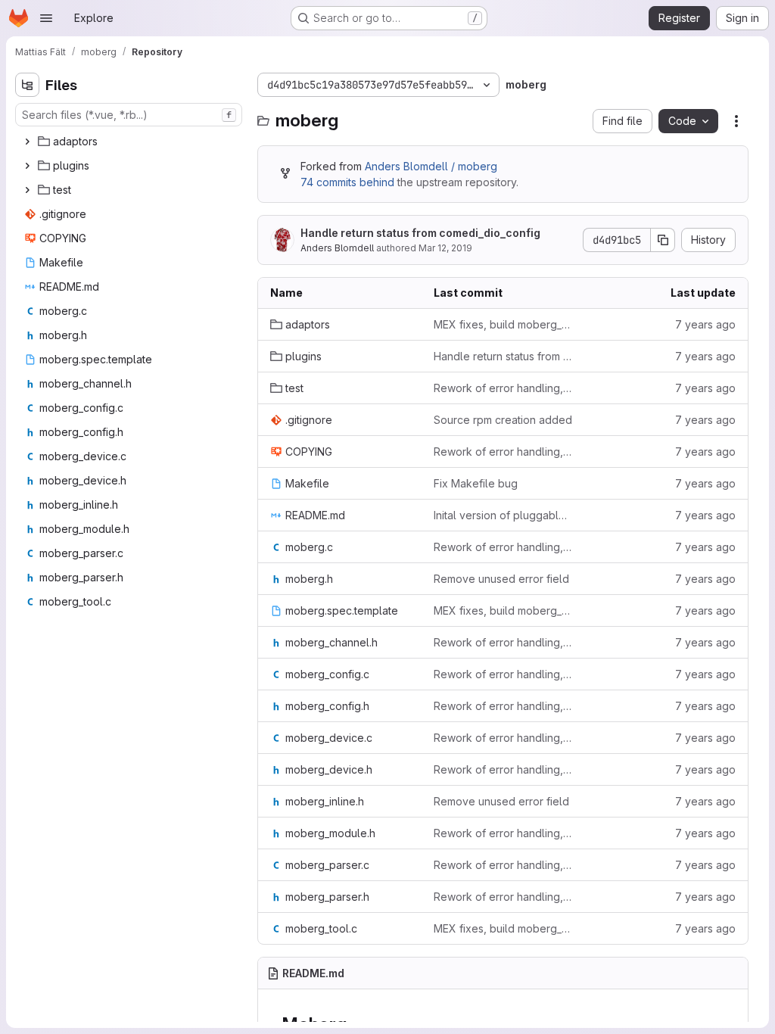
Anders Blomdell (337, 248)
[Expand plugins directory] (27, 166)
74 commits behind (347, 182)
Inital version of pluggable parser (503, 515)
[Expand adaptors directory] (27, 141)
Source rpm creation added (503, 419)
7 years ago (705, 324)
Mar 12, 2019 (445, 248)
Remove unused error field (501, 578)
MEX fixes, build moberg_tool (503, 324)
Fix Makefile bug (476, 483)
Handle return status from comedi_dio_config (420, 232)
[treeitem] (130, 141)
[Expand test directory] (27, 190)
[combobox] (128, 114)
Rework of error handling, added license (503, 388)
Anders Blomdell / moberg (431, 166)
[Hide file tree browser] (27, 85)
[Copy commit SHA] (663, 240)
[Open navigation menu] (46, 18)
